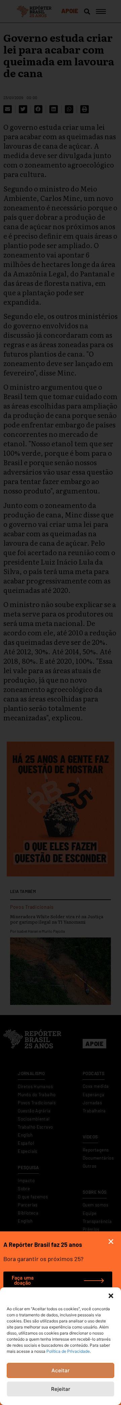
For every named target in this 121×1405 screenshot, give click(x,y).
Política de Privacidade (68, 1351)
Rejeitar (60, 1389)
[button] (111, 1295)
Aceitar (60, 1370)
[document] (60, 702)
